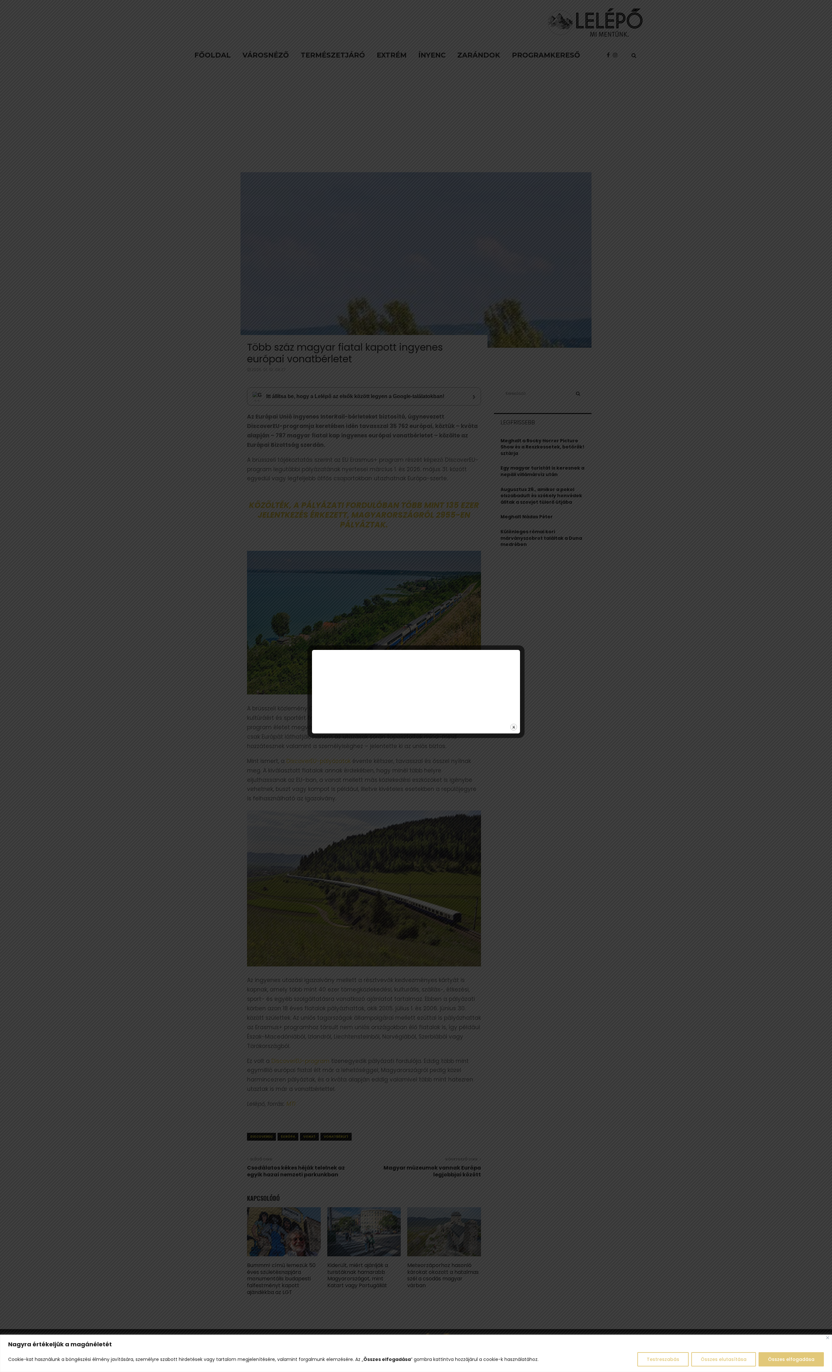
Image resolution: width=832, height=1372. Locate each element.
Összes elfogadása (791, 1359)
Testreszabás (663, 1359)
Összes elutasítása (724, 1359)
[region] (416, 1353)
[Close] (827, 1337)
